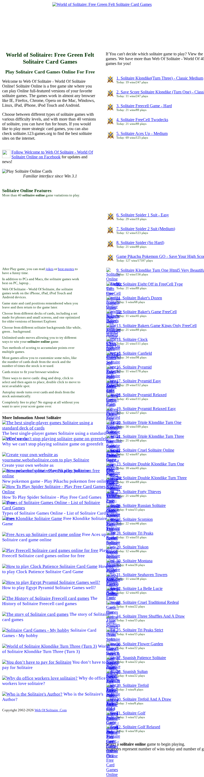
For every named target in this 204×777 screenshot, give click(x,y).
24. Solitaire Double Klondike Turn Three (151, 478)
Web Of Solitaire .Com (51, 710)
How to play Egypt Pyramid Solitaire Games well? (49, 587)
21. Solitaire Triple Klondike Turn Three (150, 436)
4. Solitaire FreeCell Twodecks (142, 119)
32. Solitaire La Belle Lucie (139, 588)
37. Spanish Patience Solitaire (141, 657)
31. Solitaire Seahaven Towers (141, 574)
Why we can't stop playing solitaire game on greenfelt (52, 444)
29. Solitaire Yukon (132, 547)
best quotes (66, 269)
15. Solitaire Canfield (134, 353)
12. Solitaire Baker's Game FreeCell (146, 311)
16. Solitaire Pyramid (134, 367)
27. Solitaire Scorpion (134, 519)
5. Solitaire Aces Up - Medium (142, 133)
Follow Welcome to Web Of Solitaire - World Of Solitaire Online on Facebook (52, 154)
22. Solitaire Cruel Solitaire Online (145, 450)
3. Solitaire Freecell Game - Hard (144, 106)
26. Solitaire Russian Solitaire (141, 505)
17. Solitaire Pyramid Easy (138, 381)
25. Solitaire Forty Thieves (138, 491)
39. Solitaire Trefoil (132, 685)
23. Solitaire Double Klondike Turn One (150, 464)
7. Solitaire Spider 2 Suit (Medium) (145, 228)
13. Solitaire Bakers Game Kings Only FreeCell (156, 325)
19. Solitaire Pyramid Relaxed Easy (146, 408)
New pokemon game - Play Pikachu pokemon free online (55, 481)
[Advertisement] (99, 30)
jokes (49, 269)
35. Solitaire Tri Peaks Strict (139, 630)
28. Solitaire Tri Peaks (134, 533)
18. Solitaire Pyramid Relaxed (141, 394)
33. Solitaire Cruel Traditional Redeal (147, 602)
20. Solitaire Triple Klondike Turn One (148, 422)
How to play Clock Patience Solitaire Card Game (54, 569)
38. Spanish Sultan (132, 671)
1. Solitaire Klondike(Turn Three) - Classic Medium (159, 78)
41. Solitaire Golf (130, 713)
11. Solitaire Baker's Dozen (139, 298)
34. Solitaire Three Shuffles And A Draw (150, 616)
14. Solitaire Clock (132, 339)
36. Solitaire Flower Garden (139, 644)
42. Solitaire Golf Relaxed (138, 727)
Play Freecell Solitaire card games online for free (55, 553)
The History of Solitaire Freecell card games (49, 601)
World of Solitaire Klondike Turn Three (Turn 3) (56, 649)
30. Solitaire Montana (134, 561)
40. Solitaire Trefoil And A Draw (143, 699)
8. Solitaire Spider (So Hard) (140, 242)
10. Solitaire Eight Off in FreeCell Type (149, 284)
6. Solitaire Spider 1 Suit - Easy (142, 215)
